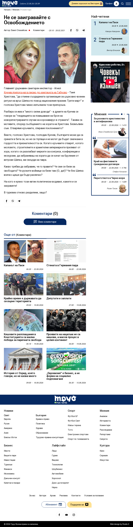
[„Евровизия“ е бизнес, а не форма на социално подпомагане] (66, 359)
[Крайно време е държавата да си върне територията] (23, 284)
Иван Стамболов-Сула (107, 132)
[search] (122, 3)
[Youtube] (66, 515)
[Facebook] (59, 515)
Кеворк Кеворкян (112, 31)
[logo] (10, 3)
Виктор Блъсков (113, 50)
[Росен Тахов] (122, 188)
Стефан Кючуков (120, 172)
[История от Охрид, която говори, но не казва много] (23, 359)
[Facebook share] (71, 30)
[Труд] (65, 400)
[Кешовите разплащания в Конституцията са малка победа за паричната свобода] (23, 320)
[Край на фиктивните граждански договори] (110, 149)
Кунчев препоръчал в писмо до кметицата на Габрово (35, 92)
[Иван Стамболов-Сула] (122, 132)
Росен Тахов (112, 188)
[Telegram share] (83, 30)
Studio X (125, 524)
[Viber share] (77, 30)
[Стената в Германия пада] (66, 251)
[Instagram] (74, 515)
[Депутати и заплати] (66, 284)
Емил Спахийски (19, 30)
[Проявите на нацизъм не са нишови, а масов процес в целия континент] (66, 320)
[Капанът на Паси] (23, 251)
